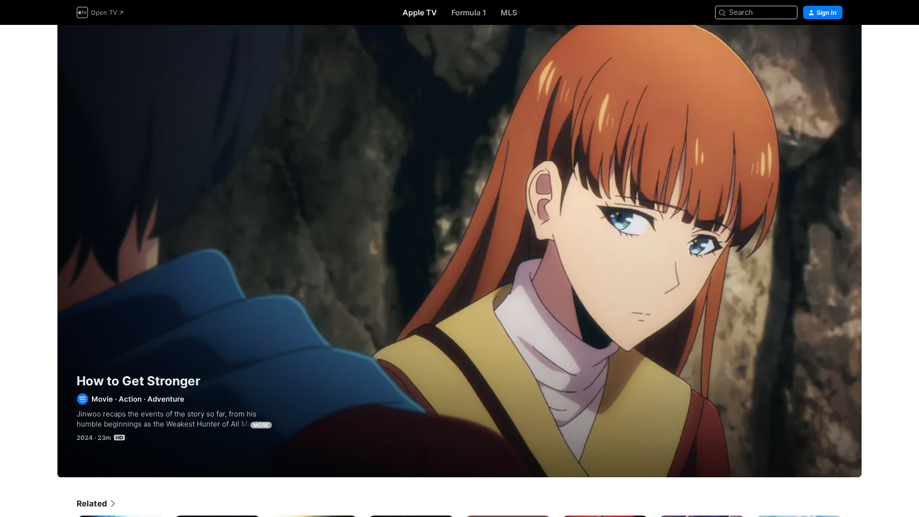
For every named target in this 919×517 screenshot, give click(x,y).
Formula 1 (468, 12)
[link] (97, 503)
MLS (509, 12)
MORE (261, 425)
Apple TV (420, 12)
